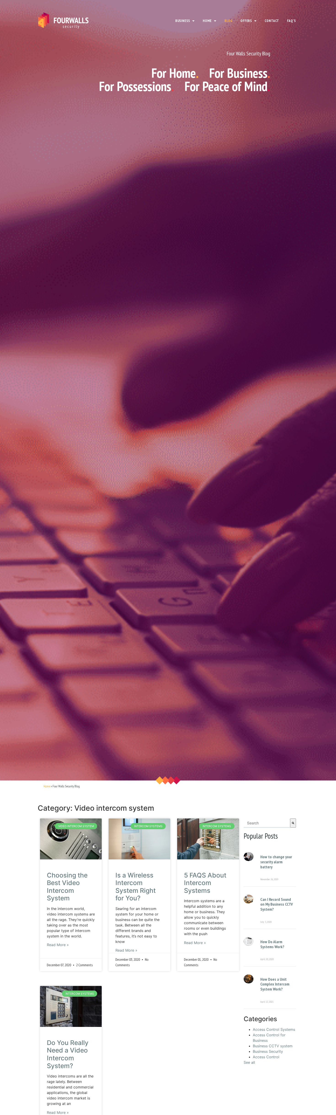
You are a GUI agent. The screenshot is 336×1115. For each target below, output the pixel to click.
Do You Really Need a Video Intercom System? (67, 1054)
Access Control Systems (274, 1029)
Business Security (268, 1051)
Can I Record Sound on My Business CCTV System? (276, 904)
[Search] (293, 823)
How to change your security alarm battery (276, 861)
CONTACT (272, 21)
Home (46, 786)
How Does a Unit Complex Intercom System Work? (274, 984)
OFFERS (246, 21)
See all (249, 1062)
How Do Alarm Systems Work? (272, 944)
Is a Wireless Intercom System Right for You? (135, 886)
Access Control (266, 1057)
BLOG (228, 21)
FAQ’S (291, 21)
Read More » (58, 944)
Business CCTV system (273, 1046)
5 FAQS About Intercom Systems (205, 882)
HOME (207, 21)
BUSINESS (182, 21)
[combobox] (267, 823)
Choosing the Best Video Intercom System (67, 886)
